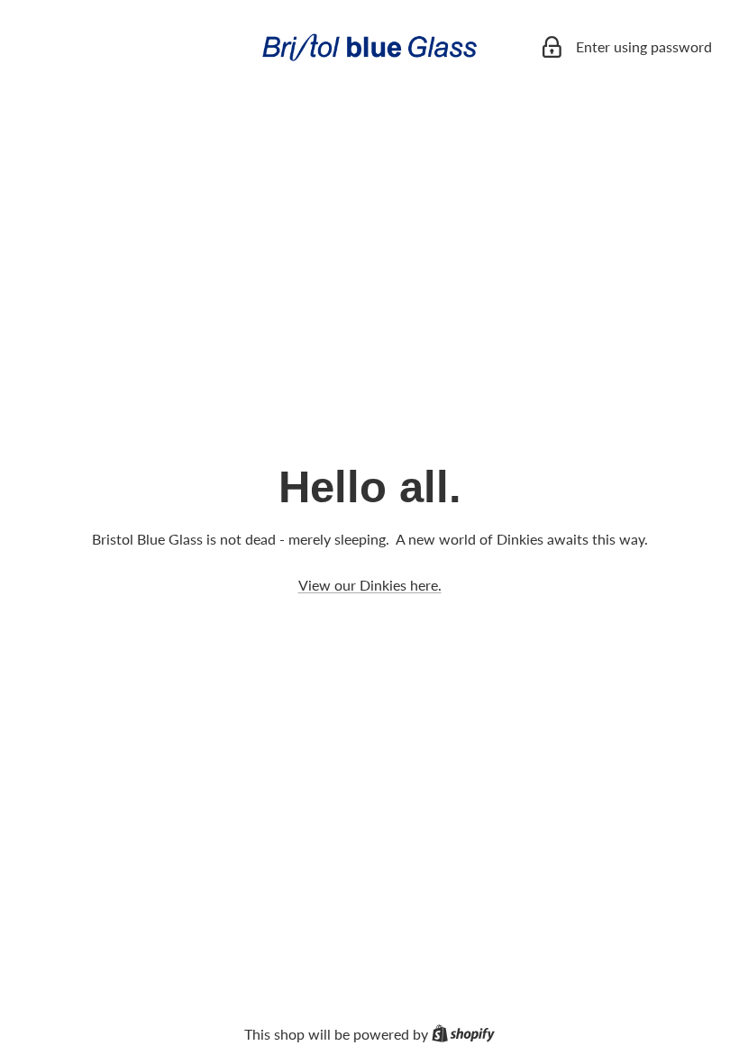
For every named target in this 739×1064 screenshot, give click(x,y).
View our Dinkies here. (370, 584)
